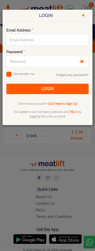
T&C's (73, 112)
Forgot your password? (72, 75)
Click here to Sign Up (62, 104)
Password (15, 52)
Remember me (23, 74)
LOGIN (48, 88)
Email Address (19, 30)
